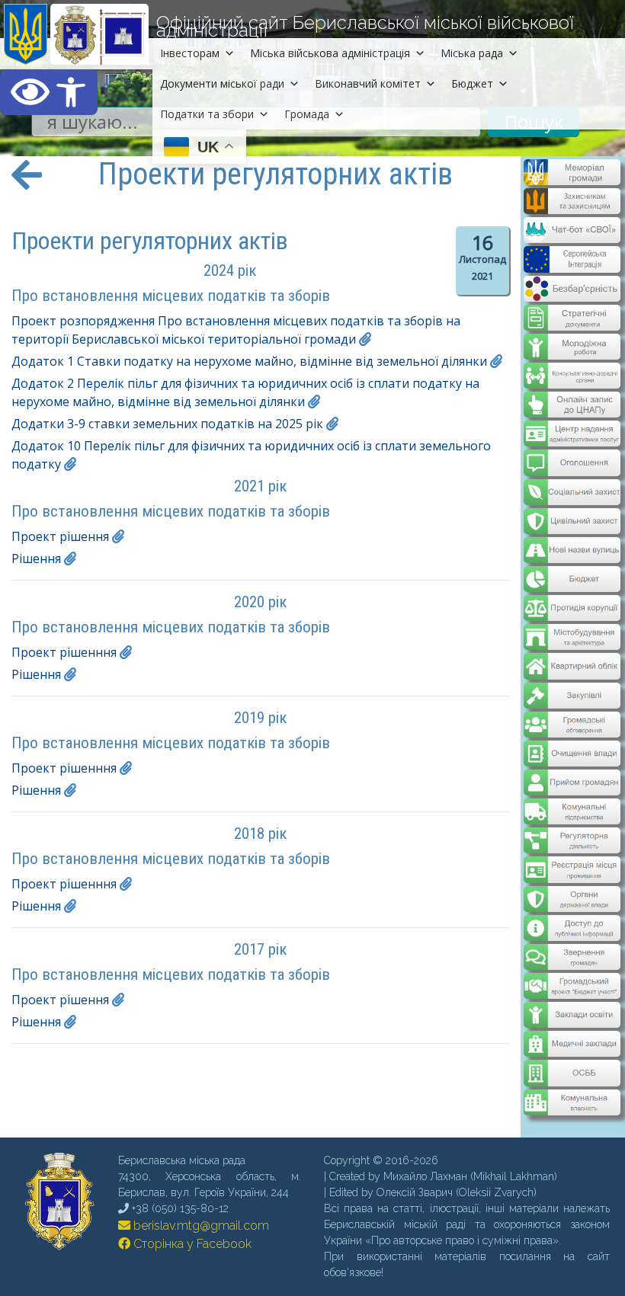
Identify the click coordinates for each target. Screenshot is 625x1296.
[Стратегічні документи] (572, 316)
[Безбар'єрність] (572, 296)
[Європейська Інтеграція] (572, 267)
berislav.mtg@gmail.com (199, 1225)
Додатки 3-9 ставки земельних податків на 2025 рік (167, 423)
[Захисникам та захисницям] (572, 208)
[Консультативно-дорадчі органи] (572, 374)
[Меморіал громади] (572, 179)
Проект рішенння (64, 652)
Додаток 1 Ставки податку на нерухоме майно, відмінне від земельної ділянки (249, 361)
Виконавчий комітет (368, 83)
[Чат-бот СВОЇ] (572, 237)
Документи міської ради (222, 83)
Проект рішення (60, 536)
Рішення (36, 558)
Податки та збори (207, 114)
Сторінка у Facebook (191, 1244)
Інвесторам (190, 53)
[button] (49, 92)
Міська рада (472, 53)
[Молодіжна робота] (572, 345)
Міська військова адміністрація (330, 53)
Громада (306, 114)
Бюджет (472, 83)
